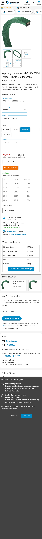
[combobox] (14, 101)
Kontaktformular (12, 341)
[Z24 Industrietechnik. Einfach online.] (12, 3)
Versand (14, 157)
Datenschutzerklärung (8, 326)
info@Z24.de (10, 345)
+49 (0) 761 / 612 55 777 (11, 356)
